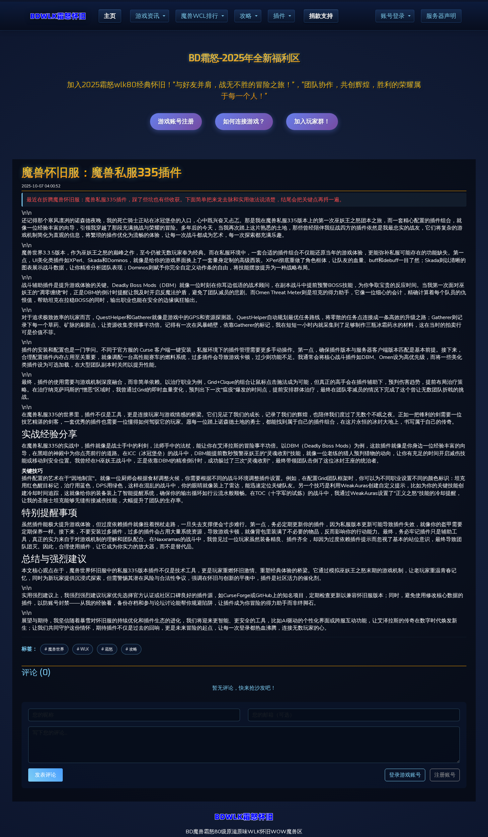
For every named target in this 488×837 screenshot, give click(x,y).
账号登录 (393, 16)
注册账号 (444, 775)
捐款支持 (321, 16)
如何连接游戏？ (244, 121)
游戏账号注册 (176, 121)
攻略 (246, 16)
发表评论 (45, 774)
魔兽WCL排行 (199, 16)
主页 (110, 16)
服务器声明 (441, 16)
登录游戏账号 (405, 774)
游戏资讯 (147, 16)
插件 (279, 16)
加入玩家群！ (312, 121)
